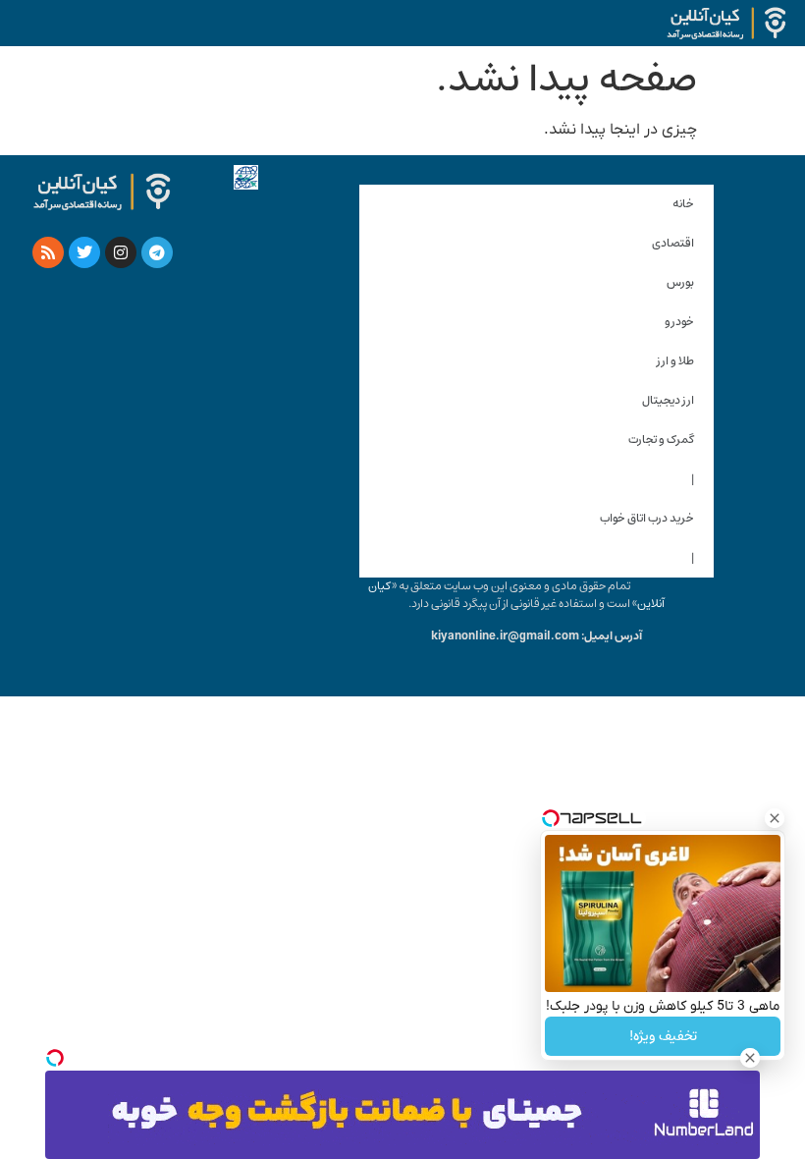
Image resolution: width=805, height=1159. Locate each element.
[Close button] (774, 818)
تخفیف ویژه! (663, 1036)
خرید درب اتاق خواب (647, 518)
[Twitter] (84, 252)
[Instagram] (120, 252)
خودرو (679, 321)
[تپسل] (55, 1058)
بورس (680, 282)
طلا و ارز (675, 361)
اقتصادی (673, 243)
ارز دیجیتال (668, 400)
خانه (683, 203)
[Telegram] (157, 252)
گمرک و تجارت (661, 439)
